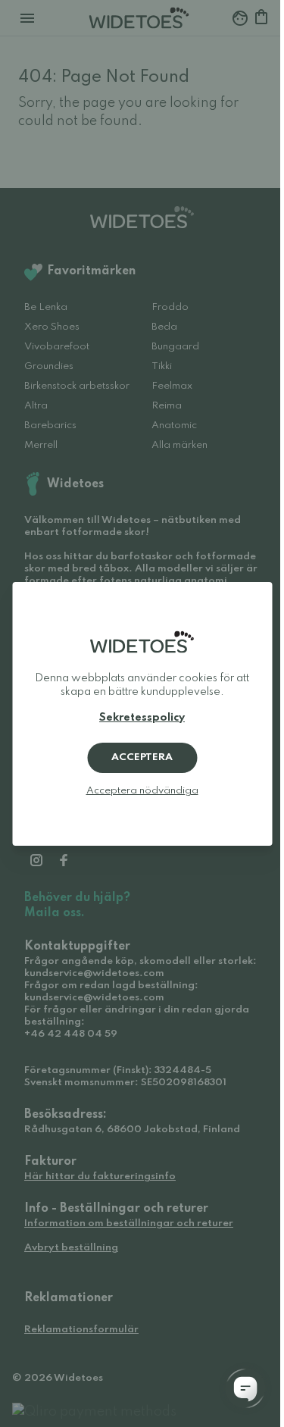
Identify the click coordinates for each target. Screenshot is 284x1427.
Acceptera (142, 757)
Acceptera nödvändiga (142, 791)
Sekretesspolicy (142, 717)
